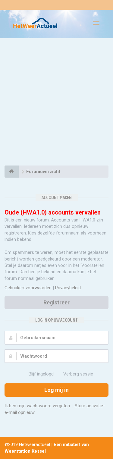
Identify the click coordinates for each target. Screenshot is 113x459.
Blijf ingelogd (41, 374)
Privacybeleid (68, 287)
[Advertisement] (56, 102)
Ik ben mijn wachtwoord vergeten (37, 405)
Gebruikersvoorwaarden (28, 287)
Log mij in (56, 390)
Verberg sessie (78, 374)
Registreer (56, 302)
